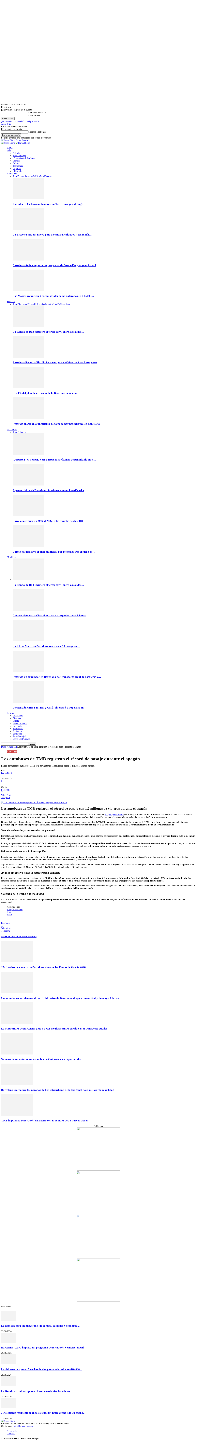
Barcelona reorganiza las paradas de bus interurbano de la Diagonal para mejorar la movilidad (57, 1089)
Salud (42, 176)
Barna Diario (7, 773)
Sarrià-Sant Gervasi (21, 739)
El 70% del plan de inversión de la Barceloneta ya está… (46, 393)
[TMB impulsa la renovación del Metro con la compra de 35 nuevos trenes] (17, 1115)
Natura (30, 176)
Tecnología (18, 166)
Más (9, 150)
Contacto (11, 1433)
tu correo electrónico (37, 132)
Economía (22, 176)
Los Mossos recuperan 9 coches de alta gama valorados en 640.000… (53, 295)
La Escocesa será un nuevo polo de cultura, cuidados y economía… (52, 234)
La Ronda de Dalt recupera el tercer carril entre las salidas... (36, 1391)
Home (10, 148)
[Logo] (8, 143)
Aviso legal (6, 124)
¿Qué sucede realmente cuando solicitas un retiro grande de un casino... (43, 1412)
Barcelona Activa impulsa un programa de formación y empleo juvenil (54, 265)
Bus (9, 912)
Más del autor (29, 936)
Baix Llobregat (19, 155)
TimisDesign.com (48, 1438)
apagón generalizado (114, 814)
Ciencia (16, 160)
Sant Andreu (18, 731)
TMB (9, 914)
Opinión (56, 304)
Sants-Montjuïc (20, 736)
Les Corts (17, 726)
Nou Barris (18, 728)
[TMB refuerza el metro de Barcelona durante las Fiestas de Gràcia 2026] (17, 961)
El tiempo (21, 432)
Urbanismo (65, 304)
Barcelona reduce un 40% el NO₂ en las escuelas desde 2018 (48, 520)
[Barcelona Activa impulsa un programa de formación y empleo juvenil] (28, 259)
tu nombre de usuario (37, 112)
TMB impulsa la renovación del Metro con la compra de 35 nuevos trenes (44, 1120)
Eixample (17, 718)
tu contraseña (34, 115)
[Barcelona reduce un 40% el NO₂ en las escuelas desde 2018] (28, 515)
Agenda (16, 153)
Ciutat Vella (18, 715)
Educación (32, 304)
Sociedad (11, 301)
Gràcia (16, 721)
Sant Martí (17, 733)
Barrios (10, 713)
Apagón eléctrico (14, 909)
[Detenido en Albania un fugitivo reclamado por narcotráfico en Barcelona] (28, 418)
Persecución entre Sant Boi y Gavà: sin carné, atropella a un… (49, 707)
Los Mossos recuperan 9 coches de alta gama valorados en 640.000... (41, 1369)
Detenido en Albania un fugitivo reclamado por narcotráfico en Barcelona (56, 423)
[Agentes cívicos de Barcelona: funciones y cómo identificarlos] (28, 484)
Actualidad (12, 173)
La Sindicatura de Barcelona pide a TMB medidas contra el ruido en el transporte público (54, 1028)
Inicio (3, 747)
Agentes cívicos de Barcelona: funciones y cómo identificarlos (48, 490)
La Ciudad (12, 429)
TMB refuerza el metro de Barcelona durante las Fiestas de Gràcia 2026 (43, 967)
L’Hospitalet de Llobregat (24, 158)
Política (36, 176)
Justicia (40, 304)
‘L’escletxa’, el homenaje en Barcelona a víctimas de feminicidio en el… (54, 459)
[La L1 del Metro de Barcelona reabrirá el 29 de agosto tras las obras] (28, 640)
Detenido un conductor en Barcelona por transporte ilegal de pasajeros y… (57, 676)
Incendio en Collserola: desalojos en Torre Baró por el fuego (48, 203)
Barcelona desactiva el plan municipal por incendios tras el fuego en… (54, 551)
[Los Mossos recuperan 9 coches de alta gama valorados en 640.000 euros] (28, 290)
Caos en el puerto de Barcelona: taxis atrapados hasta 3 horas (49, 615)
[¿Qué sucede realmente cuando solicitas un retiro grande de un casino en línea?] (8, 1407)
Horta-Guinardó (20, 723)
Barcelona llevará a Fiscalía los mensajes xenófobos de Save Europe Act (55, 362)
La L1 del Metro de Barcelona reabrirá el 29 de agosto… (46, 646)
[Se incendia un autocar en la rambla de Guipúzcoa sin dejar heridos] (17, 1053)
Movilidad (11, 557)
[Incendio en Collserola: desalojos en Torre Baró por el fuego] (28, 198)
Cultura (16, 163)
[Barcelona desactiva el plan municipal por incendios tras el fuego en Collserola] (28, 546)
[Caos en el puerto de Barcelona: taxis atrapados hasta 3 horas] (28, 610)
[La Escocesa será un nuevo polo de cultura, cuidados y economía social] (28, 229)
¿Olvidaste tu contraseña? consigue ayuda (20, 121)
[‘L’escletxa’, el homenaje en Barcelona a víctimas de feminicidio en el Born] (28, 454)
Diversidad (22, 304)
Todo (15, 176)
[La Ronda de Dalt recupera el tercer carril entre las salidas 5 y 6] (28, 326)
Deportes (17, 168)
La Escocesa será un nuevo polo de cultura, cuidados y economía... (40, 1325)
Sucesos (48, 176)
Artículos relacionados (12, 936)
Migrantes (48, 304)
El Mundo (17, 171)
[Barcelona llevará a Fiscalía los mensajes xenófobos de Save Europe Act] (28, 357)
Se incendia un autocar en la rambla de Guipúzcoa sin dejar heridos (41, 1059)
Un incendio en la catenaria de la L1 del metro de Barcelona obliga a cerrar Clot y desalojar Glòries (60, 997)
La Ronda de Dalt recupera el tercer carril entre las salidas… (48, 331)
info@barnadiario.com (24, 1426)
